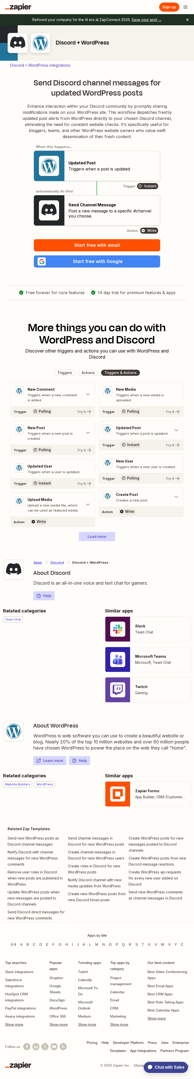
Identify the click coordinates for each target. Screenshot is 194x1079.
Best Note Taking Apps (165, 1002)
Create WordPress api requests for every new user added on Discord (155, 878)
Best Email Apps (160, 986)
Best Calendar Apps (163, 1010)
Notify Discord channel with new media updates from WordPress (95, 883)
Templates (118, 1051)
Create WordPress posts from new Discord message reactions (157, 861)
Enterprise (181, 1043)
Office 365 (58, 1016)
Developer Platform (128, 1043)
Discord (57, 562)
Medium (84, 1016)
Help (47, 595)
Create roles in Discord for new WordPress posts (94, 869)
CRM (114, 1008)
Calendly (85, 980)
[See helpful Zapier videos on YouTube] (54, 1046)
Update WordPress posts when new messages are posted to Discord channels (34, 898)
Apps (38, 562)
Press (152, 1043)
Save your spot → (147, 19)
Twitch (83, 972)
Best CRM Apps (160, 994)
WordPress (58, 1008)
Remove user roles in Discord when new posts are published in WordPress (35, 878)
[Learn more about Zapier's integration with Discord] (13, 569)
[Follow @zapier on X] (44, 1046)
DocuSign (57, 1000)
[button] (97, 261)
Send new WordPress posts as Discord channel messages (33, 841)
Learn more (53, 760)
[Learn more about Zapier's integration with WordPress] (13, 731)
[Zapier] (18, 7)
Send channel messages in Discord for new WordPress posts (96, 841)
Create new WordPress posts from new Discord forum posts (97, 897)
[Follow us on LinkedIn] (35, 1046)
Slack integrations (19, 972)
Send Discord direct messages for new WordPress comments (36, 915)
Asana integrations (20, 1016)
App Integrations (143, 1051)
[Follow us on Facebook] (26, 1046)
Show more (14, 1024)
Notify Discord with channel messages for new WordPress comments (33, 858)
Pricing (92, 1043)
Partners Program (174, 1051)
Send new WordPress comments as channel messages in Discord (156, 895)
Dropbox (56, 978)
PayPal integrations (20, 1008)
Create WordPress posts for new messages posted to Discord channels (156, 844)
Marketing (118, 1016)
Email (114, 1000)
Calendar (117, 992)
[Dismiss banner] (187, 19)
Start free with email (97, 245)
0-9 (13, 944)
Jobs (164, 1043)
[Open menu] (185, 7)
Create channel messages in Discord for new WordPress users (96, 855)
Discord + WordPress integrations (40, 65)
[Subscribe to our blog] (63, 1046)
